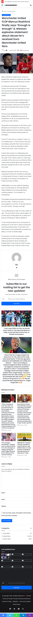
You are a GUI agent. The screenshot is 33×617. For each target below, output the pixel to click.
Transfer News (6, 539)
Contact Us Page (6, 601)
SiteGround (27, 598)
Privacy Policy (16, 604)
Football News (11, 11)
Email (3, 499)
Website (3, 506)
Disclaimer (15, 601)
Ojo (5, 50)
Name (3, 492)
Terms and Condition (25, 601)
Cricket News (6, 533)
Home (5, 11)
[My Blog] (11, 5)
